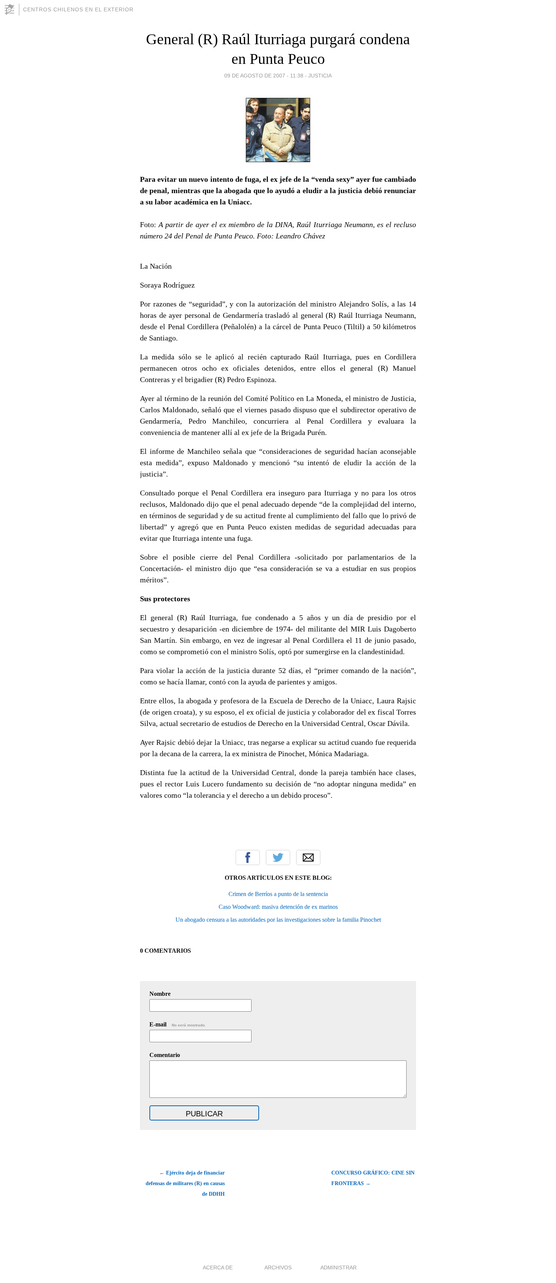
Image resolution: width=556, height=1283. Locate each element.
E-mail (177, 1024)
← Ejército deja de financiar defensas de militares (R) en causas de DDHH (185, 1183)
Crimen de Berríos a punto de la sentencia (278, 894)
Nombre (160, 993)
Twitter (278, 857)
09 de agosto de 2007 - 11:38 (263, 76)
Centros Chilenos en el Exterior (78, 9)
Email (308, 857)
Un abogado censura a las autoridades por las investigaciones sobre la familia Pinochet (278, 919)
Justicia (320, 76)
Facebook (248, 857)
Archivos (278, 1267)
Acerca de (218, 1267)
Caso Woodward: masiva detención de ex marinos (278, 907)
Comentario (164, 1055)
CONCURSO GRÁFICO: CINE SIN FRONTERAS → (373, 1178)
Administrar (338, 1267)
